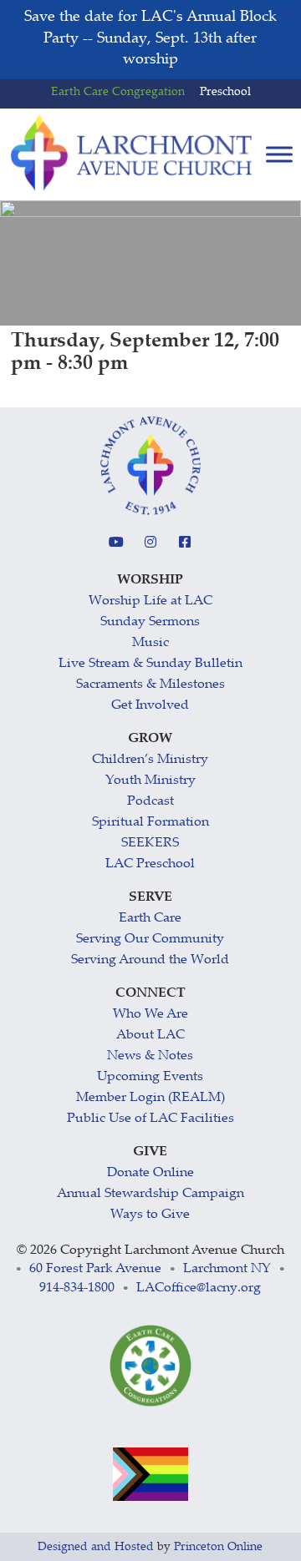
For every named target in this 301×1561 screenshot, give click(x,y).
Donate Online (150, 1173)
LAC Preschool (150, 864)
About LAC (150, 1035)
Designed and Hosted (96, 1547)
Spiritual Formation (150, 823)
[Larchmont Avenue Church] (131, 153)
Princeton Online (218, 1547)
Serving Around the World (150, 960)
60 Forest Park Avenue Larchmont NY (150, 1269)
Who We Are (150, 1015)
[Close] (287, 14)
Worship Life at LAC (150, 601)
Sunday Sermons (150, 622)
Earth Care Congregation (118, 93)
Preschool (225, 93)
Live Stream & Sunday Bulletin (150, 664)
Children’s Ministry (150, 760)
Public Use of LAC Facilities (150, 1119)
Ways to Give (150, 1215)
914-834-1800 (77, 1288)
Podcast (150, 802)
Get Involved (150, 706)
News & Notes (150, 1056)
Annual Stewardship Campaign (150, 1194)
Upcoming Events (150, 1077)
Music (150, 643)
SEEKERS (150, 843)
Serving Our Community (150, 939)
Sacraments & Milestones (150, 685)
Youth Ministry (150, 781)
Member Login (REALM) (150, 1098)
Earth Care (150, 919)
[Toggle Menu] (279, 154)
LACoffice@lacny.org (198, 1288)
